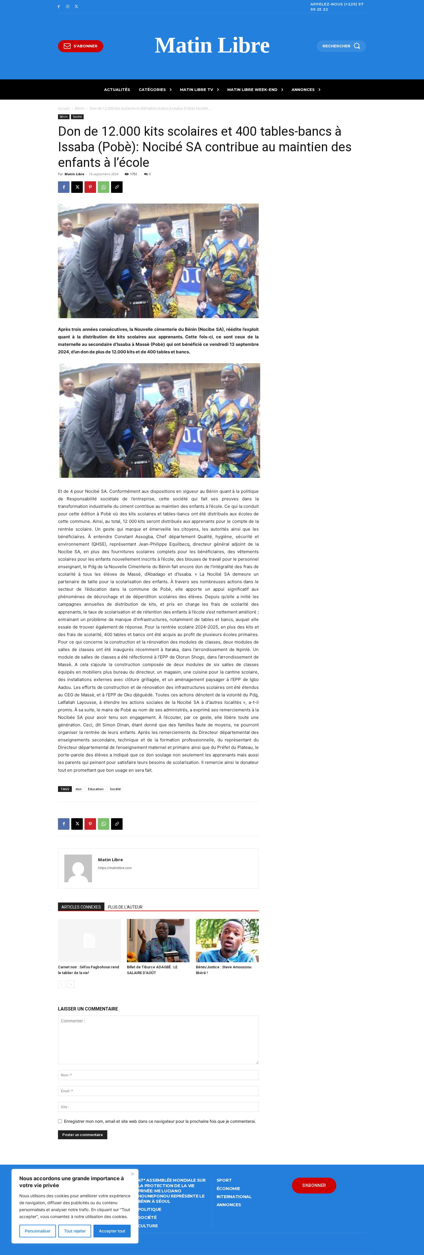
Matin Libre (74, 174)
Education (96, 789)
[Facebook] (59, 7)
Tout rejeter (75, 1230)
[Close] (132, 1173)
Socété (115, 789)
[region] (75, 1206)
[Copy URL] (117, 187)
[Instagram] (68, 7)
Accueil (64, 108)
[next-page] (70, 984)
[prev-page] (61, 984)
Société (77, 117)
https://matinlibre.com (115, 868)
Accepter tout (112, 1230)
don (79, 789)
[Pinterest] (90, 187)
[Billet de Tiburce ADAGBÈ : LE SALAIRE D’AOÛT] (158, 940)
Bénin (79, 108)
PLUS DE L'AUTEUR (125, 907)
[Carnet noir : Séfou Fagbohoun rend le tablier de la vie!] (89, 940)
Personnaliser (37, 1230)
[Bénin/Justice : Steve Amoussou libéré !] (227, 940)
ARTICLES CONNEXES (81, 907)
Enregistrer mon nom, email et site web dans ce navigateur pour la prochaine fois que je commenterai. (160, 1121)
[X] (77, 7)
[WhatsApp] (103, 187)
